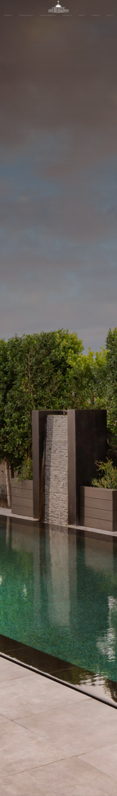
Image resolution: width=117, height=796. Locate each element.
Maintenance (67, 15)
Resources (95, 15)
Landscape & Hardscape (47, 15)
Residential (7, 15)
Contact (109, 15)
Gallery (81, 15)
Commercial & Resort (25, 15)
